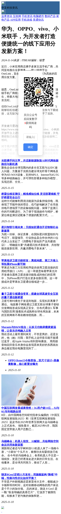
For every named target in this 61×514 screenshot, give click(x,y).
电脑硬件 (38, 16)
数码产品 (50, 16)
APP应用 (15, 19)
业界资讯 (6, 16)
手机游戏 (26, 19)
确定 (30, 147)
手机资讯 (27, 16)
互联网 (17, 16)
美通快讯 (38, 19)
